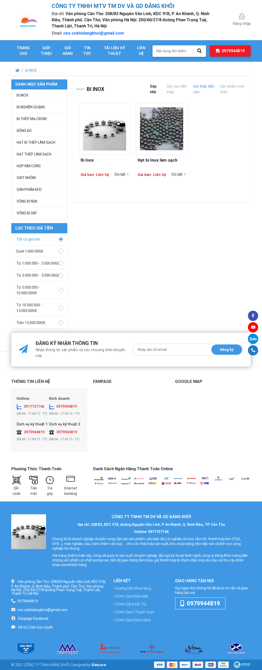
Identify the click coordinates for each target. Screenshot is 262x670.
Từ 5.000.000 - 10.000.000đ (28, 290)
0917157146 (34, 406)
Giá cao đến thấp (177, 89)
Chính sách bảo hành (133, 620)
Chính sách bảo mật (131, 596)
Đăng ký (226, 350)
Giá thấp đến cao (203, 89)
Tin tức (87, 51)
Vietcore (98, 665)
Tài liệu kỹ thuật (114, 51)
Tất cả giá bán (28, 239)
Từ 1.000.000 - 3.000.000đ (38, 263)
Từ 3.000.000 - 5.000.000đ (38, 275)
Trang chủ (23, 51)
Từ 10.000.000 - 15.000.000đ (29, 308)
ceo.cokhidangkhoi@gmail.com (93, 33)
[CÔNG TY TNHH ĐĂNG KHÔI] (28, 531)
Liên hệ (141, 51)
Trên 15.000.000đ (30, 322)
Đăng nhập (242, 23)
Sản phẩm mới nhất (232, 89)
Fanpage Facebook (33, 618)
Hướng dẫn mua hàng (133, 588)
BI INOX (31, 70)
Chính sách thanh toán (135, 612)
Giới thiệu (46, 51)
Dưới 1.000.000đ (29, 251)
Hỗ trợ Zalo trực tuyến (35, 627)
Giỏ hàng (68, 51)
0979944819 (233, 50)
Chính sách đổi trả (130, 604)
